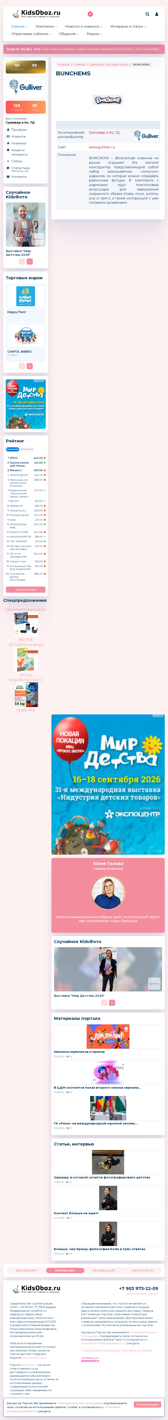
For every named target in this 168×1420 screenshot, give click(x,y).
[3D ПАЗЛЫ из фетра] (33, 656)
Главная (18, 26)
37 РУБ (26, 675)
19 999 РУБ (26, 710)
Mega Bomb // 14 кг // (26, 680)
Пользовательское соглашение (79, 1403)
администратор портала (142, 1293)
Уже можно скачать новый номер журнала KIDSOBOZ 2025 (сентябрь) (84, 49)
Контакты (19, 177)
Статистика (20, 169)
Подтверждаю (147, 1404)
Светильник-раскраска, (25, 609)
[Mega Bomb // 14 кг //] (33, 691)
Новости (18, 136)
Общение (67, 34)
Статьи (16, 161)
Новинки (18, 143)
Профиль (19, 130)
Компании (45, 26)
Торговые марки (24, 277)
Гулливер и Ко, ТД (104, 132)
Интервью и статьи (126, 26)
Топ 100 (90, 14)
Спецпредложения (25, 600)
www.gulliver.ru (102, 147)
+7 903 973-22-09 (138, 1288)
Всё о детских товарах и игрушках (41, 16)
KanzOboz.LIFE (104, 1270)
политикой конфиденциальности (104, 1343)
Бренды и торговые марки (109, 64)
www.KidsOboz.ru (34, 1357)
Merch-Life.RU (143, 1270)
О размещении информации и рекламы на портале (116, 1350)
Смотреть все (25, 589)
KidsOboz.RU (65, 1270)
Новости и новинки (82, 26)
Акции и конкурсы (19, 152)
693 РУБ (26, 640)
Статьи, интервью (74, 1144)
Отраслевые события (29, 34)
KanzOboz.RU (26, 1270)
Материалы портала (77, 1018)
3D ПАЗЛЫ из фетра (25, 645)
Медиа (93, 34)
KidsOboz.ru (29, 1364)
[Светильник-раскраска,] (33, 621)
